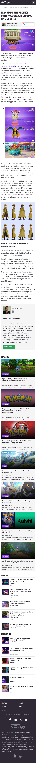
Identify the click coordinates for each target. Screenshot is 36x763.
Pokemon (8, 8)
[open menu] (33, 2)
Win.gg (3, 8)
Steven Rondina (12, 23)
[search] (29, 2)
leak (18, 66)
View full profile (8, 346)
